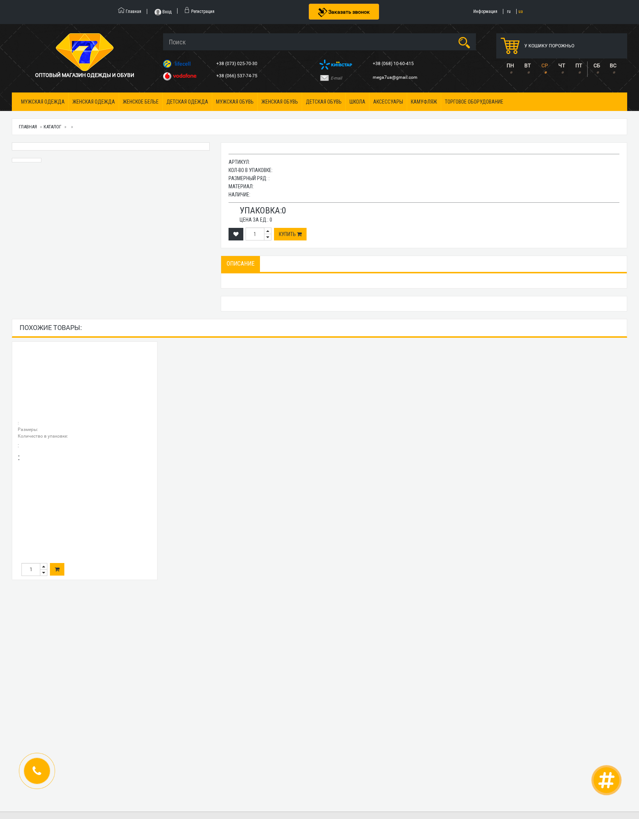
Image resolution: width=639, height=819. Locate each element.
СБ (597, 65)
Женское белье (141, 102)
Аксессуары (388, 102)
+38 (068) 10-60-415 (394, 63)
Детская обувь (324, 102)
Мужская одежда (43, 102)
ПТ (578, 65)
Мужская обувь (235, 102)
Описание (240, 263)
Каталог (52, 126)
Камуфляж (424, 102)
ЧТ (561, 65)
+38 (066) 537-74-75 (237, 75)
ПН (510, 65)
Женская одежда (93, 102)
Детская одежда (187, 102)
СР (544, 65)
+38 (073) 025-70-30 (237, 63)
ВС (613, 65)
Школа (357, 102)
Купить (288, 234)
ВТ (527, 65)
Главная (28, 126)
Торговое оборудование (474, 102)
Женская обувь (279, 102)
